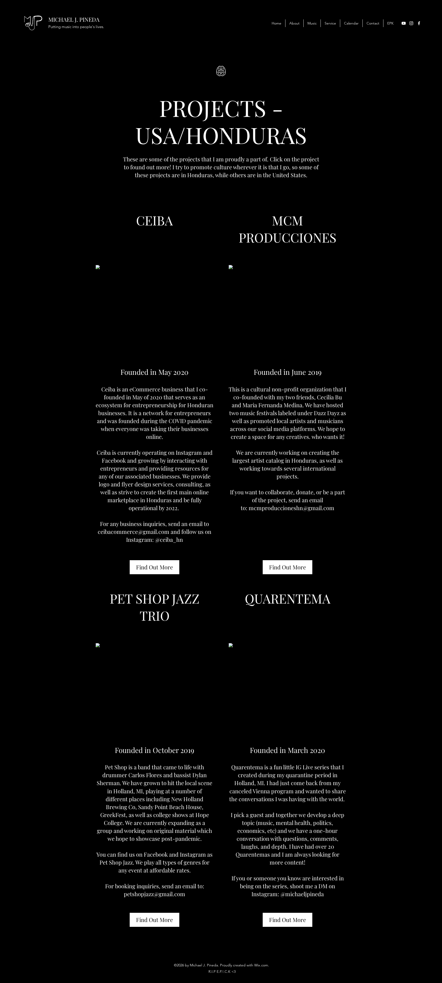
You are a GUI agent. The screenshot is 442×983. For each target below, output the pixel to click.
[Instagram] (411, 23)
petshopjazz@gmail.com (154, 894)
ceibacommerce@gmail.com (133, 531)
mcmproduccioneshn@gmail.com (291, 508)
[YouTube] (403, 23)
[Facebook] (419, 23)
